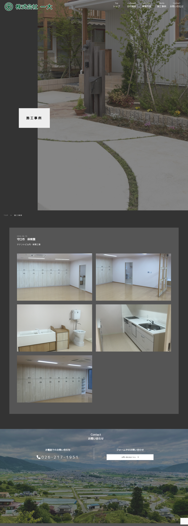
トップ (116, 5)
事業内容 (146, 5)
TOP (6, 215)
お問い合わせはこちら (129, 457)
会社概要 (131, 5)
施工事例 (161, 5)
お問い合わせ (177, 5)
